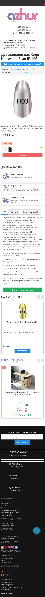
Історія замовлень (7, 558)
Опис (5, 212)
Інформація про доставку (9, 510)
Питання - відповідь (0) (31, 212)
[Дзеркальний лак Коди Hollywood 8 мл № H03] (22, 98)
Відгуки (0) (14, 212)
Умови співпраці (6, 515)
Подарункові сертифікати (9, 536)
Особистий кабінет (7, 555)
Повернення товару (7, 526)
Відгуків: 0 (27, 72)
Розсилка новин (6, 563)
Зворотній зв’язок (7, 523)
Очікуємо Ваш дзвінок (23, 33)
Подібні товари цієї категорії (22, 290)
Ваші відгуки (5, 503)
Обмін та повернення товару (10, 513)
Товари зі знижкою (7, 539)
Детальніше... (22, 350)
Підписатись (22, 443)
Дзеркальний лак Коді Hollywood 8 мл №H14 (22, 322)
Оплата (3, 508)
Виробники (5, 534)
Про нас (3, 505)
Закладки (4, 560)
